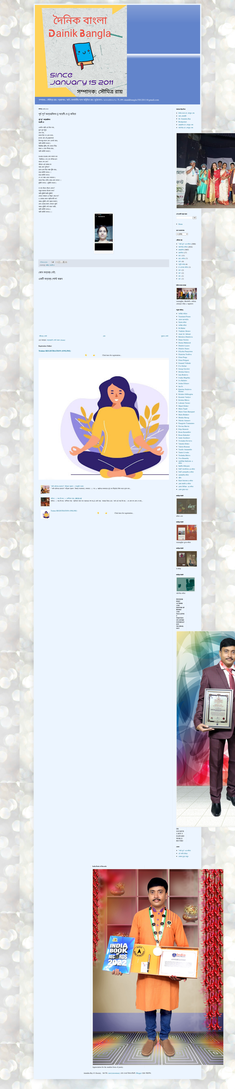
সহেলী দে (52, 265)
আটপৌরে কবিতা (183, 247)
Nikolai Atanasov (184, 420)
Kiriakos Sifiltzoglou (185, 394)
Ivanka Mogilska (184, 377)
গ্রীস (179, 478)
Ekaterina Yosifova (185, 354)
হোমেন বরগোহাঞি (183, 319)
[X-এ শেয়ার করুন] (61, 262)
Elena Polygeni (183, 360)
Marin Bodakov (183, 414)
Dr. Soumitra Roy (184, 119)
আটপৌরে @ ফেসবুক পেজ (185, 127)
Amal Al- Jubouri (184, 334)
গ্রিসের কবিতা (182, 322)
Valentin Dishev (183, 444)
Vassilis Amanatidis (185, 449)
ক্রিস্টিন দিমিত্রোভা (184, 466)
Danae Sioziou (183, 340)
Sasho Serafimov (184, 438)
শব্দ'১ (179, 276)
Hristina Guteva (183, 372)
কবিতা (47, 265)
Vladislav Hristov (184, 331)
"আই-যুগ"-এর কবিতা (184, 244)
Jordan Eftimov (183, 383)
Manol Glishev (183, 406)
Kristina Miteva (183, 400)
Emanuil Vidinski (184, 363)
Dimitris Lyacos (183, 345)
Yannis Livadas (183, 452)
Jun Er (180, 386)
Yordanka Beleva (184, 455)
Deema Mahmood (184, 343)
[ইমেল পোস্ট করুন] (52, 262)
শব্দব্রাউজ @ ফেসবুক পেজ (185, 124)
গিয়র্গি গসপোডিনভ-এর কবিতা (186, 469)
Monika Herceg (183, 417)
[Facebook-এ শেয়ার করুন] (64, 262)
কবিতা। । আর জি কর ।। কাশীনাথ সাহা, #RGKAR (66, 498)
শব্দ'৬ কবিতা (181, 258)
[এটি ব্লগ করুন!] (59, 262)
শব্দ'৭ (179, 273)
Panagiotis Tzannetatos (186, 423)
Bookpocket (182, 122)
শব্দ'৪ (179, 261)
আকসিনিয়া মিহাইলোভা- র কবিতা (185, 462)
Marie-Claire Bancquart (186, 411)
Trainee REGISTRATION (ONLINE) (55, 350)
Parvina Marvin (183, 426)
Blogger (139, 1073)
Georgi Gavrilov (184, 369)
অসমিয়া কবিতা (182, 325)
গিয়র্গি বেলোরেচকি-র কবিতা (186, 472)
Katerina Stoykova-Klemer (185, 390)
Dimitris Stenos (183, 348)
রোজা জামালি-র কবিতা (184, 483)
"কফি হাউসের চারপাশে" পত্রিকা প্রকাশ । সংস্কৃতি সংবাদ (67, 486)
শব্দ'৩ (179, 270)
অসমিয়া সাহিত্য (182, 313)
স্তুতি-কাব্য (181, 264)
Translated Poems (184, 316)
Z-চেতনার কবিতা (183, 267)
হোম (104, 336)
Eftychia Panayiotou (185, 351)
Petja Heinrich (183, 429)
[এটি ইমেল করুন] (57, 262)
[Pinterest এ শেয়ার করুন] (66, 262)
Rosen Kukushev (184, 435)
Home (180, 224)
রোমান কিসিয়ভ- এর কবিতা (185, 486)
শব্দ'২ (179, 279)
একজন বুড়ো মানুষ (183, 856)
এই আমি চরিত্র (182, 853)
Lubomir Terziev (184, 403)
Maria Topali (182, 409)
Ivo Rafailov (182, 380)
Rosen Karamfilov (184, 432)
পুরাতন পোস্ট (164, 336)
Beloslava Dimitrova (185, 337)
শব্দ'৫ (179, 255)
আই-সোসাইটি (182, 116)
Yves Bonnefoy (183, 458)
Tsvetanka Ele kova (185, 441)
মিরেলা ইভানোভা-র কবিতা (185, 480)
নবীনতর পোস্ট (43, 336)
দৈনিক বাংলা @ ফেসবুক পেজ (186, 113)
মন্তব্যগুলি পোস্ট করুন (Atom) (56, 340)
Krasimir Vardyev (184, 397)
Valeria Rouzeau (184, 446)
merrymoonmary (114, 1073)
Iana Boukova (183, 375)
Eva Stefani (182, 366)
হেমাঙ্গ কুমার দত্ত (183, 489)
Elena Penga (182, 357)
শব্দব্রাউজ (181, 249)
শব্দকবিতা (180, 252)
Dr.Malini (181, 328)
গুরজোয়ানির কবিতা (183, 475)
